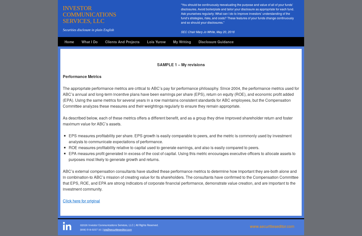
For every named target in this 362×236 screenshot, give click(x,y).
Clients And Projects (122, 41)
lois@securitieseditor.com (117, 229)
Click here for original (81, 201)
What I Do (90, 41)
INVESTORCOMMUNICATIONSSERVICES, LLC (89, 14)
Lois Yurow (156, 41)
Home (69, 41)
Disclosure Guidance (216, 41)
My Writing (182, 41)
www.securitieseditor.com (272, 226)
